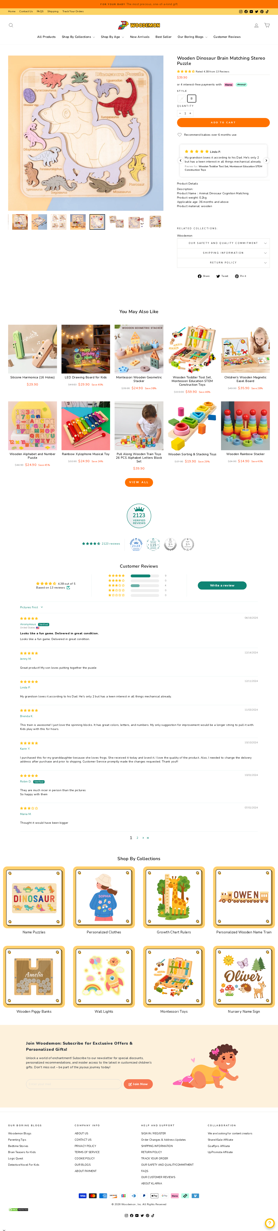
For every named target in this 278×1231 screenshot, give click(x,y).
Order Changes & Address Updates (163, 1140)
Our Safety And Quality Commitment (223, 243)
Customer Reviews (227, 37)
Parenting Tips (17, 1140)
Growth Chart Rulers (174, 932)
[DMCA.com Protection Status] (139, 1210)
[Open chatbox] (270, 1223)
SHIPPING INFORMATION (157, 1146)
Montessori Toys (174, 1011)
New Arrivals (140, 37)
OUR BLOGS (83, 1165)
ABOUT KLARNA (151, 1183)
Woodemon (185, 236)
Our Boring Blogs (191, 37)
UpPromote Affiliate (220, 1152)
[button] (186, 71)
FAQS (40, 11)
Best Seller (163, 37)
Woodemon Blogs (19, 1133)
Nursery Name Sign (244, 1011)
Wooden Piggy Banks (34, 1011)
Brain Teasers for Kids (22, 1152)
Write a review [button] (222, 585)
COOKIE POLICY (85, 1158)
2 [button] (137, 838)
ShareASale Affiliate (220, 1140)
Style (182, 91)
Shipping (52, 11)
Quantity (185, 106)
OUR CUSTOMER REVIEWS (158, 1177)
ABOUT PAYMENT (86, 1171)
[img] (29, 618)
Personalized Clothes (104, 932)
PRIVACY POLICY (85, 1146)
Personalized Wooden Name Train (244, 932)
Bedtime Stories (18, 1146)
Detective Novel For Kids (23, 1165)
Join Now (140, 1084)
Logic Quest (15, 1158)
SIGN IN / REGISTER (153, 1133)
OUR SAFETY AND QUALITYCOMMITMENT (167, 1165)
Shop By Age (111, 37)
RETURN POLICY (151, 1152)
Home (11, 11)
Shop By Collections (77, 37)
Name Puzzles (34, 932)
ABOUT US (81, 1133)
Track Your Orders (73, 11)
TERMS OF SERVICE (87, 1152)
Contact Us (26, 11)
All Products (46, 37)
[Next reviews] (266, 160)
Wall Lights (104, 1011)
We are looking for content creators (230, 1133)
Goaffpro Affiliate (219, 1146)
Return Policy (223, 262)
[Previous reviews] (180, 160)
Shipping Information (223, 253)
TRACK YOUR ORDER (154, 1158)
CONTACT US (83, 1140)
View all (139, 482)
